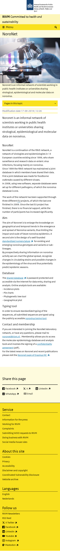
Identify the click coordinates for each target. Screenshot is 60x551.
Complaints (8, 428)
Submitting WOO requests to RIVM (19, 433)
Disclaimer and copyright (15, 470)
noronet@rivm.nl (11, 336)
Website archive (10, 479)
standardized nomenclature (17, 241)
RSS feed (6, 518)
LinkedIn (19, 531)
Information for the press (15, 419)
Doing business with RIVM (15, 437)
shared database (16, 277)
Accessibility (8, 465)
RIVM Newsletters (11, 513)
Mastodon (20, 544)
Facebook (20, 526)
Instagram (20, 540)
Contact (6, 415)
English (6, 494)
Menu (9, 27)
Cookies (6, 456)
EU (19, 200)
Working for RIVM (11, 424)
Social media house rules (14, 441)
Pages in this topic (13, 103)
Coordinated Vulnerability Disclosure (20, 474)
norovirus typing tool (35, 318)
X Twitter (19, 522)
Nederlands (8, 498)
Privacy (6, 461)
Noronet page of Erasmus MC (34, 355)
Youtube (19, 535)
